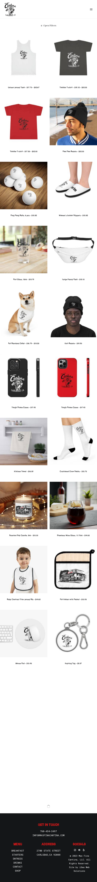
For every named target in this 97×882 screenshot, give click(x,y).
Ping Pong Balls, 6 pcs (24, 215)
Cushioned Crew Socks (73, 471)
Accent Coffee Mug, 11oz (23, 727)
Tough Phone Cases (24, 407)
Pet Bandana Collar (23, 343)
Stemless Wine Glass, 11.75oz (73, 535)
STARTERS (17, 854)
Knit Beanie (73, 343)
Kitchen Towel (23, 471)
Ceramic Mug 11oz (73, 727)
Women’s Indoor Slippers (73, 215)
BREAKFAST (17, 850)
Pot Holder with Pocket (73, 599)
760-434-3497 (48, 831)
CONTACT (17, 866)
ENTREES (18, 858)
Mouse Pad (24, 663)
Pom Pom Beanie (73, 151)
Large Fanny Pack (73, 279)
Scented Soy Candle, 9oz (23, 535)
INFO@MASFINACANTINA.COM (48, 835)
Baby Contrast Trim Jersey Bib (23, 599)
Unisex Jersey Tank (23, 87)
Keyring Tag (73, 663)
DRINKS (18, 862)
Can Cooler (23, 791)
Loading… (48, 806)
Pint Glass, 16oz (23, 279)
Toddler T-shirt (73, 87)
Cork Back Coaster (73, 791)
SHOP (18, 870)
